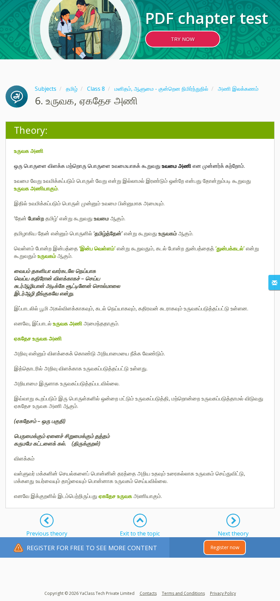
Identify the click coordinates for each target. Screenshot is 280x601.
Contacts (148, 593)
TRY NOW (183, 38)
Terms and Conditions (183, 593)
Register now (224, 547)
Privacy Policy (223, 593)
